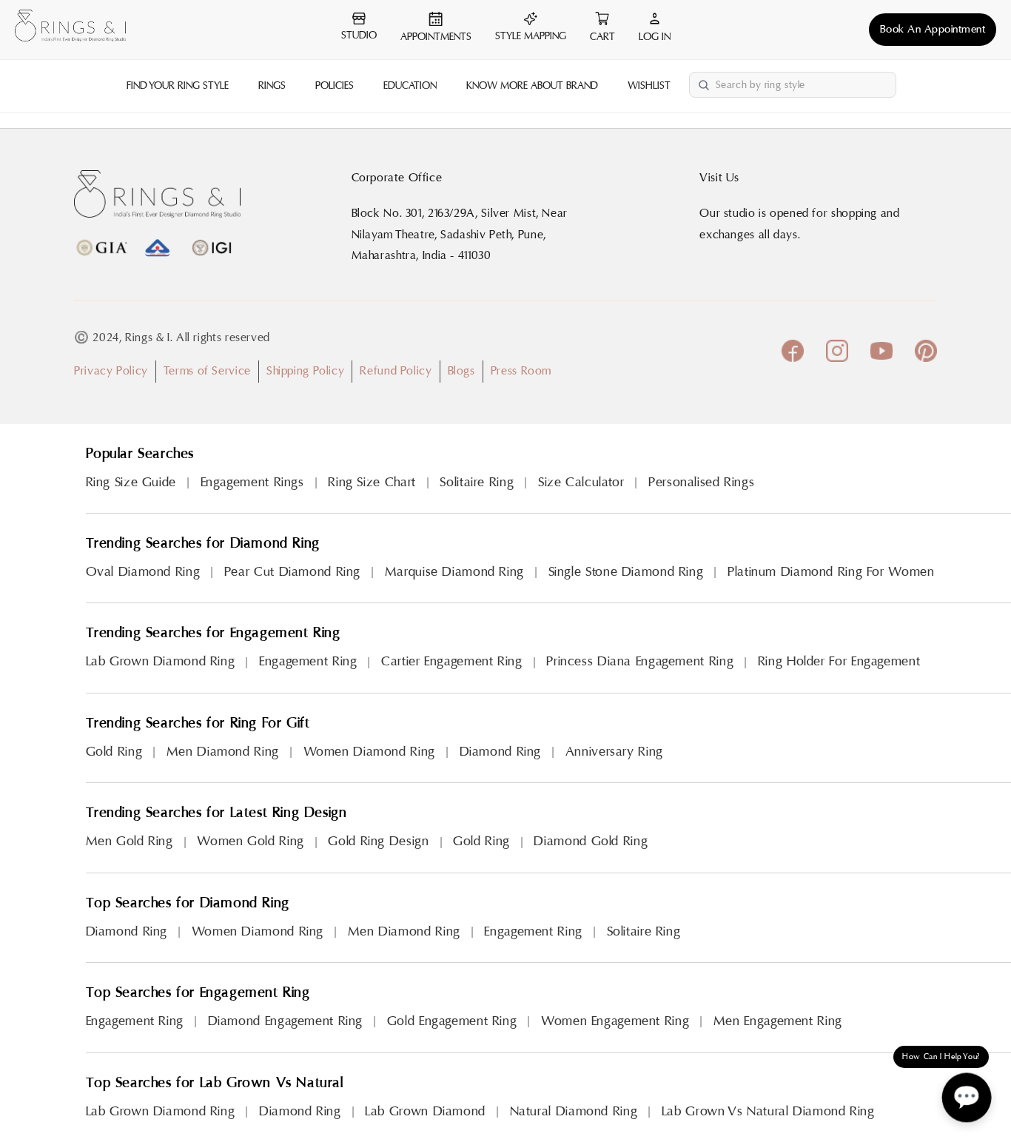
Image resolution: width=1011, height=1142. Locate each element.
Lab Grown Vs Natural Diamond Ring (768, 1111)
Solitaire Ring (477, 482)
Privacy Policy (111, 370)
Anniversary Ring (614, 751)
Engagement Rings (252, 482)
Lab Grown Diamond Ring (160, 661)
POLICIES (334, 86)
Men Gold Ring (129, 841)
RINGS (272, 86)
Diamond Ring (501, 751)
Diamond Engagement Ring (285, 1021)
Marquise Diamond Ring (454, 571)
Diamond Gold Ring (591, 841)
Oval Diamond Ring (143, 571)
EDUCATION (410, 86)
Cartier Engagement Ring (452, 661)
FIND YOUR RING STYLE (178, 86)
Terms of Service (207, 370)
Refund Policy (395, 370)
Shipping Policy (305, 370)
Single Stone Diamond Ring (626, 571)
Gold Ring (114, 751)
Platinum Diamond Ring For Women (831, 571)
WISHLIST (649, 86)
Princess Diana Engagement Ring (639, 661)
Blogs (461, 370)
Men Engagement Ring (777, 1021)
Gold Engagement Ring (452, 1021)
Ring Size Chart (371, 482)
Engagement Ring (308, 661)
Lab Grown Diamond (425, 1111)
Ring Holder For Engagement (839, 661)
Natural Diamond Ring (574, 1111)
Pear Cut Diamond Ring (292, 571)
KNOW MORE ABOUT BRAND (532, 86)
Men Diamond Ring (223, 751)
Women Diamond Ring (369, 751)
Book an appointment (933, 29)
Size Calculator (581, 482)
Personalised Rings (701, 482)
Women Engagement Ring (615, 1021)
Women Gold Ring (250, 841)
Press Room (521, 370)
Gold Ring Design (378, 841)
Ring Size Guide (131, 482)
